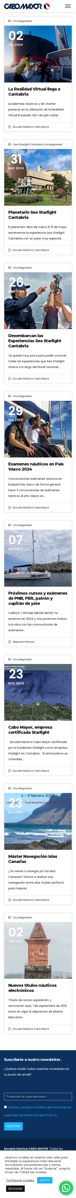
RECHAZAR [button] (15, 1189)
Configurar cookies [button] (20, 1180)
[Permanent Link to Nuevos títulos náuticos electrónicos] (38, 950)
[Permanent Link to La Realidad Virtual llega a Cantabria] (38, 54)
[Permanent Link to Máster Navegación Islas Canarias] (38, 821)
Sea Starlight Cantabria (28, 144)
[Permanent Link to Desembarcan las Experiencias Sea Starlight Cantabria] (38, 300)
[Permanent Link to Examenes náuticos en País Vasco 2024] (38, 429)
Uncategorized (22, 21)
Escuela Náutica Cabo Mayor (31, 127)
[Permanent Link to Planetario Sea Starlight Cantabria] (38, 177)
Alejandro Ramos (23, 642)
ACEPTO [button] (45, 1180)
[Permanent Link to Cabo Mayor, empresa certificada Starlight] (38, 692)
